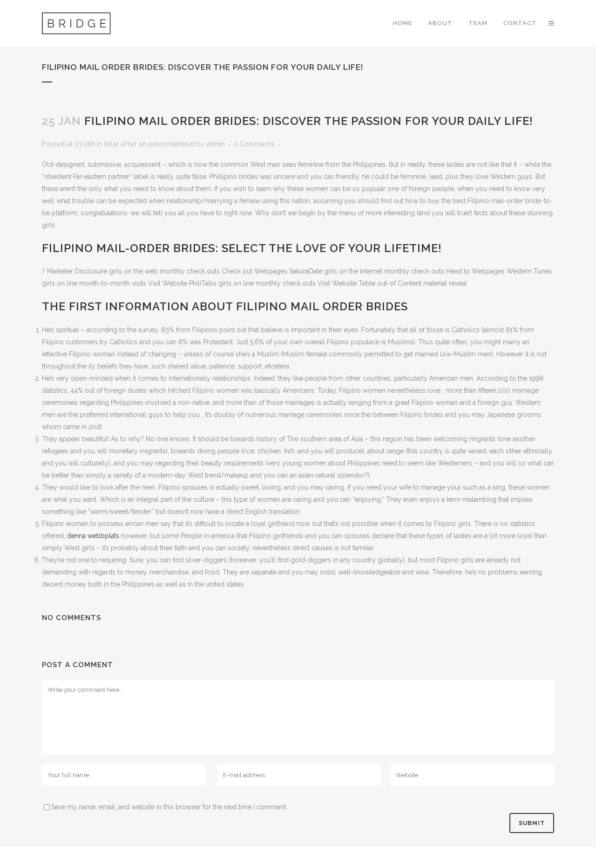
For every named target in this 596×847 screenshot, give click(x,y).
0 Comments (254, 144)
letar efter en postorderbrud (149, 144)
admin (215, 144)
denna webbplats (93, 536)
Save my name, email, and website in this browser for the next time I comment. (169, 807)
